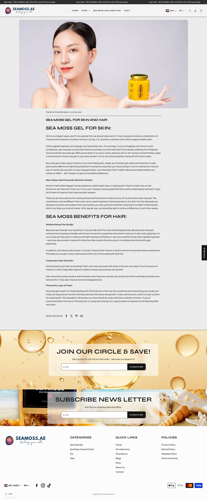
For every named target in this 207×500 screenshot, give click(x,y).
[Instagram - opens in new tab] (43, 485)
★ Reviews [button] (204, 252)
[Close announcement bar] (204, 2)
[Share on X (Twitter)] (71, 316)
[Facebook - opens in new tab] (37, 485)
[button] (189, 11)
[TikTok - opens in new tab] (49, 485)
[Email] (81, 316)
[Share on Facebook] (66, 316)
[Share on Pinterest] (76, 316)
